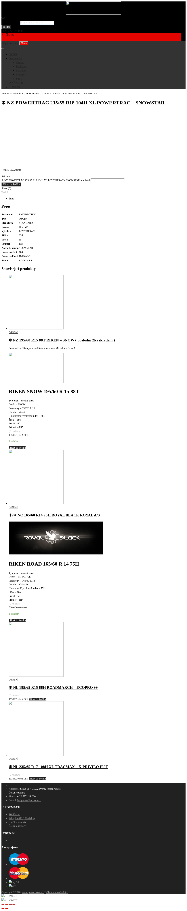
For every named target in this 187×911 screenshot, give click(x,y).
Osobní (20, 62)
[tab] (97, 198)
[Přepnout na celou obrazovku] (10, 904)
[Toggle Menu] (2, 48)
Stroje (19, 78)
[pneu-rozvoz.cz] (93, 13)
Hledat (6, 26)
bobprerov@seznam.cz (29, 800)
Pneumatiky (15, 58)
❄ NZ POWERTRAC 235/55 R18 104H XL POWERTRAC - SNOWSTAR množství (45, 180)
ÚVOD (13, 54)
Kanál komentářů (17, 822)
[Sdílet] (6, 904)
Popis (11, 198)
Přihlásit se (14, 814)
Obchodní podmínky (57, 892)
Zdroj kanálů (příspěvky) (22, 818)
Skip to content (10, 43)
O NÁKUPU (16, 82)
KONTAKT (15, 86)
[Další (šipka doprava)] (6, 908)
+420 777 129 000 (12, 30)
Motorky (21, 74)
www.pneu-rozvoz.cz (33, 892)
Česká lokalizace (17, 826)
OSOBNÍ (13, 93)
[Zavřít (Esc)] (2, 904)
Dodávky (21, 66)
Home (4, 93)
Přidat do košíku (11, 184)
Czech (14, 896)
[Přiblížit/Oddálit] (13, 904)
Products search (10, 22)
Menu (24, 43)
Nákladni (21, 70)
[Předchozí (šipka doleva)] (2, 908)
